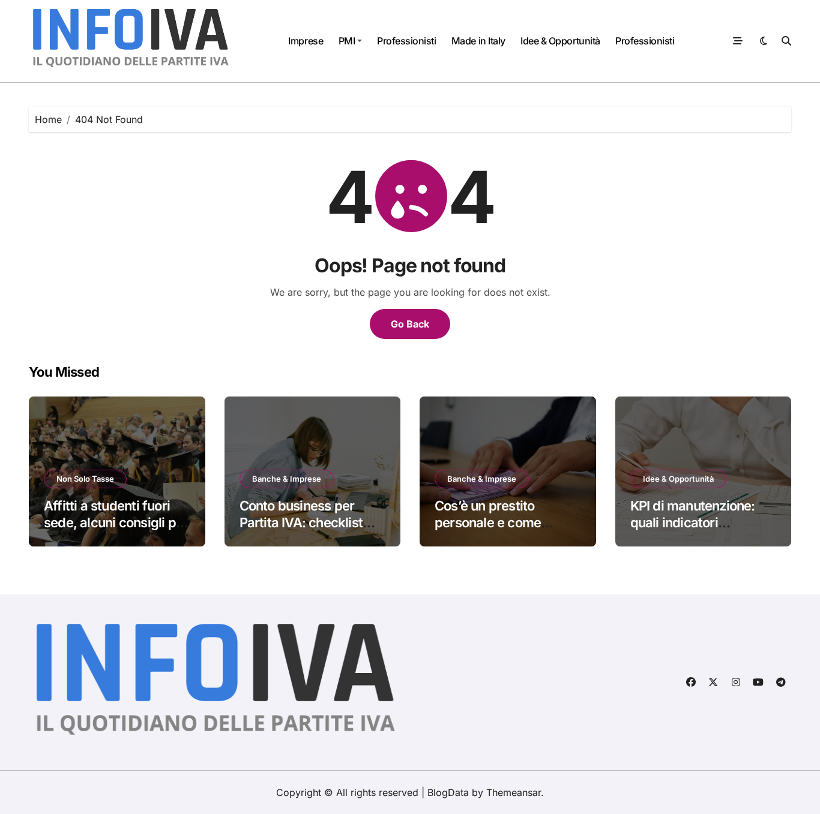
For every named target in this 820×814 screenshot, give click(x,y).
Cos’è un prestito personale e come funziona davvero (488, 523)
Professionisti (406, 41)
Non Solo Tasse (85, 478)
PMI (347, 41)
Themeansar (513, 792)
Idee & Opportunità (560, 41)
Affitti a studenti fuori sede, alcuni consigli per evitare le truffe (116, 523)
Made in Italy (478, 41)
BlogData (448, 792)
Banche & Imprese (286, 478)
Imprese (305, 41)
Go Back (410, 324)
